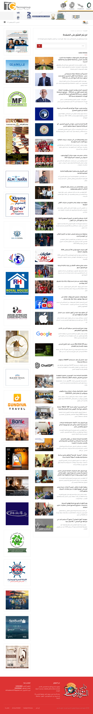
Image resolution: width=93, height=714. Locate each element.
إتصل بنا (7, 708)
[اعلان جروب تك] (46, 6)
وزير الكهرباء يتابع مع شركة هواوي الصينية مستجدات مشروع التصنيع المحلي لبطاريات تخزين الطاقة (72, 505)
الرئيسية (85, 30)
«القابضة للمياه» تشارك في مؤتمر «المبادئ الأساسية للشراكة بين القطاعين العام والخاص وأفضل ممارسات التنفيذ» (73, 441)
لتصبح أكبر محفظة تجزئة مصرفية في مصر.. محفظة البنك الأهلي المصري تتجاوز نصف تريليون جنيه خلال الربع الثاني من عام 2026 (72, 76)
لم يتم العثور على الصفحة (76, 30)
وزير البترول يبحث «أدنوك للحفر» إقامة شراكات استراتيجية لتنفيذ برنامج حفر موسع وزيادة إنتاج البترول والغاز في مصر (73, 425)
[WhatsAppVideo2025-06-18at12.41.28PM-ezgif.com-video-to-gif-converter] (46, 15)
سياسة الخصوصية (28, 708)
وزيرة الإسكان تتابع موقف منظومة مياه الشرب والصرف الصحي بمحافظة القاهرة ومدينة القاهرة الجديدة (72, 60)
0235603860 (19, 686)
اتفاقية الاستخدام (16, 708)
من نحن (38, 708)
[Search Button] (39, 46)
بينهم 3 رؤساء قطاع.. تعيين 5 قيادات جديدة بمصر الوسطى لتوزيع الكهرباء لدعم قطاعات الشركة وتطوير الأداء (72, 489)
